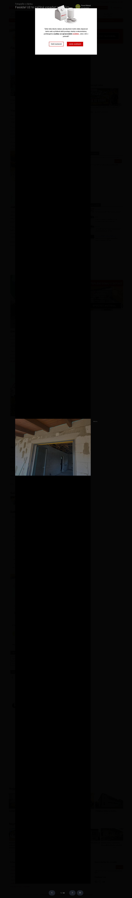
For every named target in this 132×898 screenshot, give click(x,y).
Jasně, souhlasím (75, 44)
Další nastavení (56, 44)
